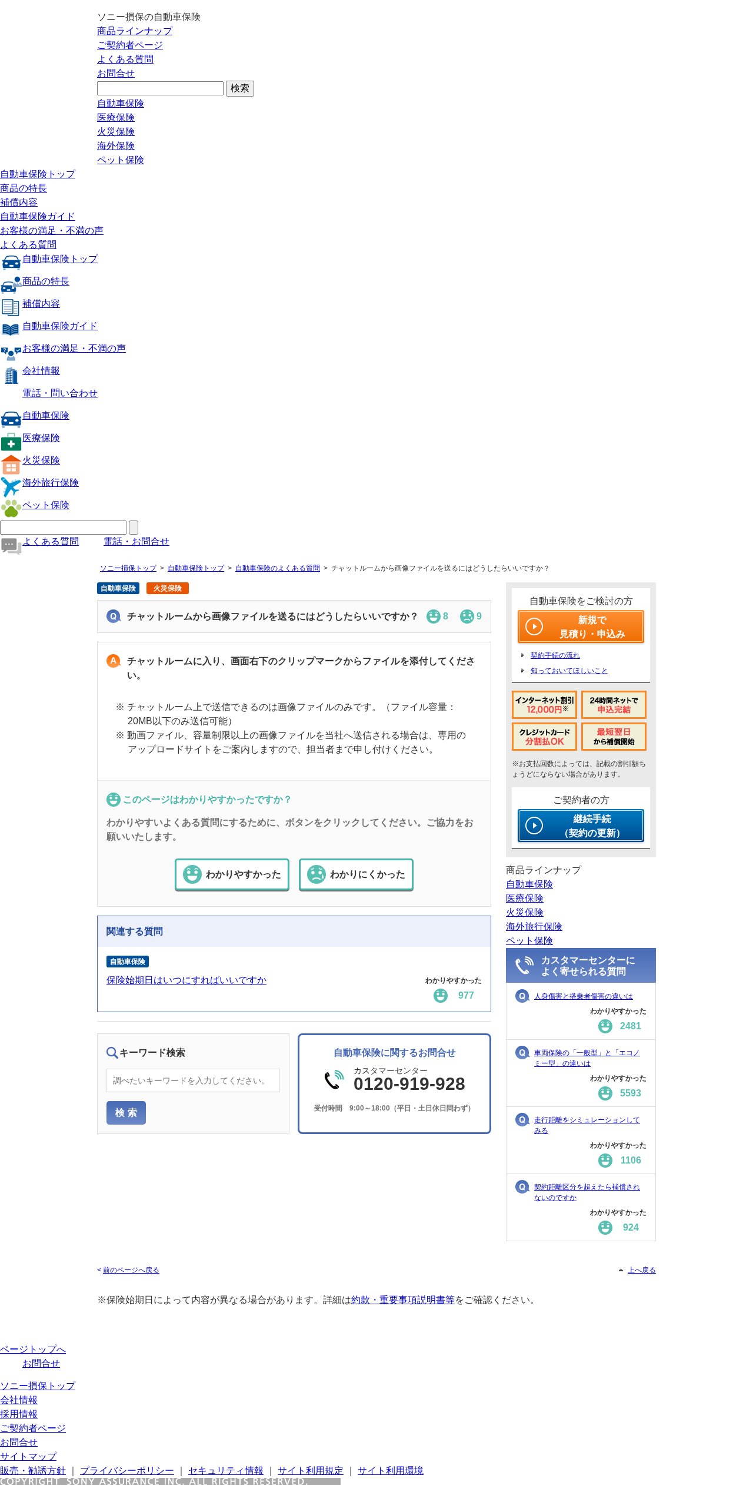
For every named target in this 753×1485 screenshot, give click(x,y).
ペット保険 (120, 160)
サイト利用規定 (311, 1471)
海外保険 (116, 146)
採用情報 (19, 1414)
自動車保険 (120, 103)
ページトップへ (33, 1349)
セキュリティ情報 (226, 1471)
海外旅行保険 (50, 483)
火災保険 (116, 132)
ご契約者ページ (130, 45)
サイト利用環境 (391, 1471)
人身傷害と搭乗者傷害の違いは (583, 996)
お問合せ (116, 73)
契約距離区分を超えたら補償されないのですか (587, 1192)
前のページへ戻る (131, 1270)
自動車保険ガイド (37, 216)
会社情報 (41, 371)
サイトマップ (28, 1456)
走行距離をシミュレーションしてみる (587, 1125)
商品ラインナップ (134, 31)
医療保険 (116, 117)
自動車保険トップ (37, 174)
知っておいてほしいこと (569, 671)
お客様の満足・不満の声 (52, 231)
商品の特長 (23, 188)
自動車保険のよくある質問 (277, 568)
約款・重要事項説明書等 (403, 1300)
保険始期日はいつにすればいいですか (186, 980)
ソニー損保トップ (128, 568)
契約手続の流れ (555, 655)
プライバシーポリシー (127, 1471)
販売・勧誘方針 (33, 1471)
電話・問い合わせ (60, 393)
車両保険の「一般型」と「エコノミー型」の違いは (587, 1058)
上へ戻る (642, 1270)
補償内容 (19, 202)
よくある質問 (125, 59)
